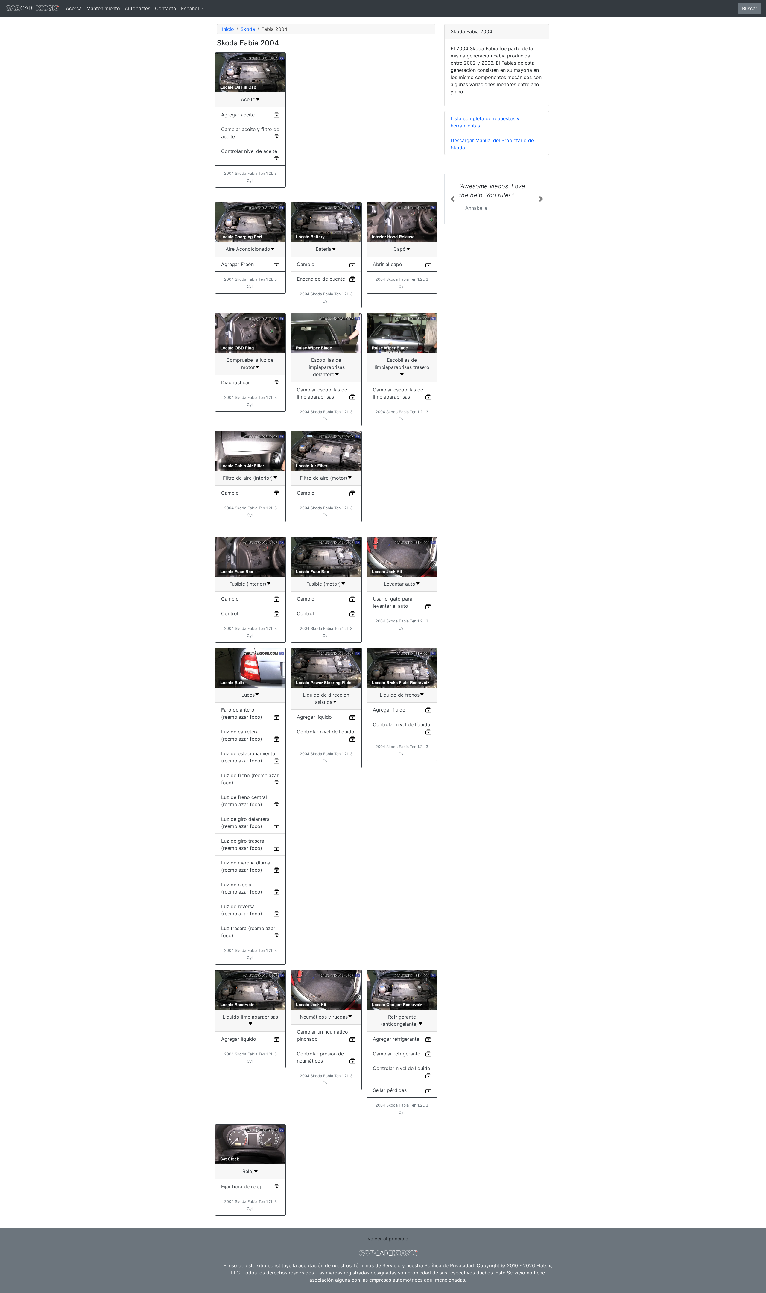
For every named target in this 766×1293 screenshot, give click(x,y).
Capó (399, 249)
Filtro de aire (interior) (248, 478)
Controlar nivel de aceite (249, 151)
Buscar (749, 8)
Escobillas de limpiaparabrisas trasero (402, 363)
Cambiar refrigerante (396, 1054)
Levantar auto (399, 584)
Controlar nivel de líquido (325, 732)
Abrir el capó (387, 264)
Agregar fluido (389, 710)
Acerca (74, 8)
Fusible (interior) (248, 584)
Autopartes (137, 8)
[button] (452, 199)
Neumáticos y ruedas (324, 1017)
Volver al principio (387, 1239)
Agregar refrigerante (396, 1039)
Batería (324, 249)
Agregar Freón (237, 264)
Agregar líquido (314, 717)
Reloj (247, 1171)
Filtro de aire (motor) (323, 478)
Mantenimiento (103, 8)
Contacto (165, 8)
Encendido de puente (321, 279)
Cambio (305, 264)
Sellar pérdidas (390, 1090)
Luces (248, 695)
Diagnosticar (235, 382)
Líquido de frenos (400, 695)
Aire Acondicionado (248, 249)
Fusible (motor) (323, 584)
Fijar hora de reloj (241, 1186)
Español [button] (190, 8)
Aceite (248, 99)
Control (229, 613)
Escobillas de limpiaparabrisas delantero (326, 367)
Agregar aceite (238, 115)
